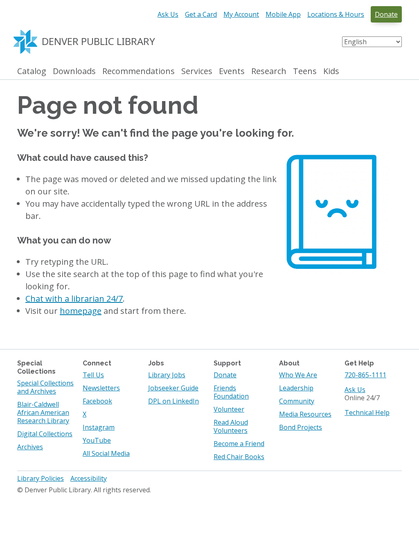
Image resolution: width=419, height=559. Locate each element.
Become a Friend (239, 443)
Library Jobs (166, 374)
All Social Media (106, 453)
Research (268, 71)
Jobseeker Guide (173, 387)
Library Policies (40, 478)
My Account (241, 14)
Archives (30, 446)
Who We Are (298, 374)
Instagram (99, 427)
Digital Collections (44, 433)
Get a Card (201, 14)
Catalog (31, 71)
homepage (80, 310)
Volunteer (229, 409)
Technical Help (367, 412)
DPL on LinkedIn (173, 401)
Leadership (296, 387)
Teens (305, 71)
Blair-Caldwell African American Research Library (43, 412)
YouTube (97, 440)
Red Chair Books (239, 456)
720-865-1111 (365, 374)
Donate (386, 14)
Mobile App (283, 14)
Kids (331, 71)
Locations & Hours (335, 14)
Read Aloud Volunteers (231, 426)
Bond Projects (300, 427)
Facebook (97, 401)
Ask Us (168, 14)
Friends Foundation (231, 392)
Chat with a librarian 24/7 (74, 298)
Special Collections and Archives (45, 387)
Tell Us (93, 374)
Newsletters (101, 387)
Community (296, 401)
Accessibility (88, 478)
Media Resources (305, 414)
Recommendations (138, 71)
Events (232, 71)
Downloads (74, 71)
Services (196, 71)
